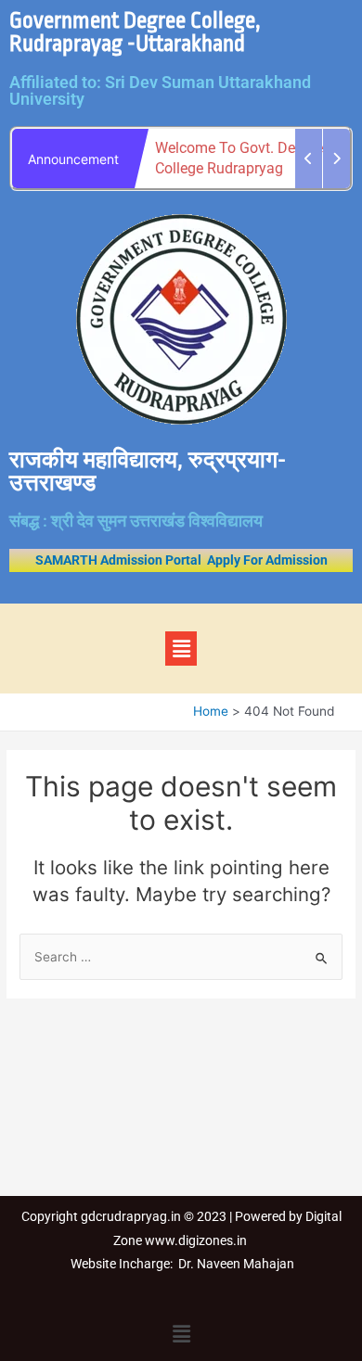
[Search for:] (181, 956)
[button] (181, 648)
